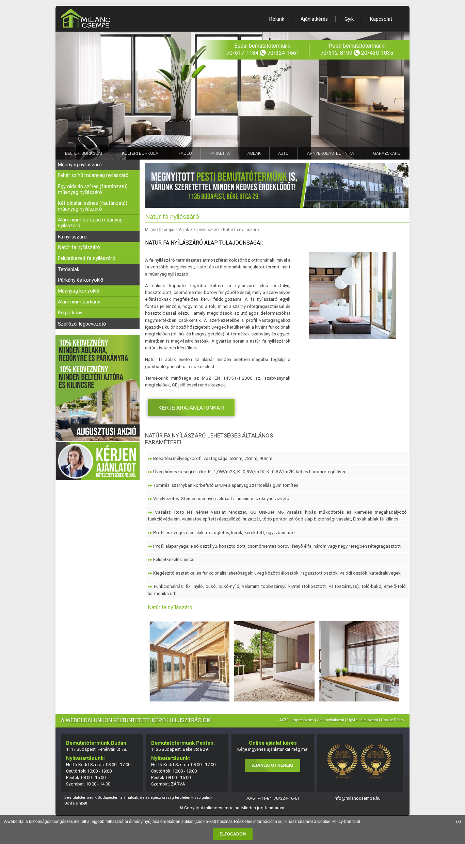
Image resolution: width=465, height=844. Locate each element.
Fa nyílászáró (72, 237)
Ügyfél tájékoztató (362, 720)
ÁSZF (283, 720)
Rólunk (276, 19)
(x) (458, 821)
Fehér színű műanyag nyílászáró (93, 175)
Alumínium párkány (79, 302)
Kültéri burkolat (141, 153)
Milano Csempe (159, 229)
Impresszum (302, 720)
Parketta (220, 153)
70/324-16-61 (287, 798)
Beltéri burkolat (84, 153)
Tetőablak (68, 269)
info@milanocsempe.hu (357, 798)
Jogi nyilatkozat (330, 720)
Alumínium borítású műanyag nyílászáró (90, 223)
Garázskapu (386, 153)
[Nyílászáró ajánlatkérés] (97, 478)
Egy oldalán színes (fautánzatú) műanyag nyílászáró (93, 189)
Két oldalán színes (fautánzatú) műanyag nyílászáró (92, 206)
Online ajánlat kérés (273, 743)
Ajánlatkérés (314, 19)
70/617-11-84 (259, 798)
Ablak (254, 153)
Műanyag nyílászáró (80, 165)
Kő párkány (70, 313)
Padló (185, 153)
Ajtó (283, 153)
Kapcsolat (381, 19)
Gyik (349, 19)
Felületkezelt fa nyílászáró (86, 258)
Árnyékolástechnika (330, 153)
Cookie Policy (330, 821)
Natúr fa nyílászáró (79, 247)
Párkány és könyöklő (80, 280)
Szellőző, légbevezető (82, 324)
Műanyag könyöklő (78, 291)
